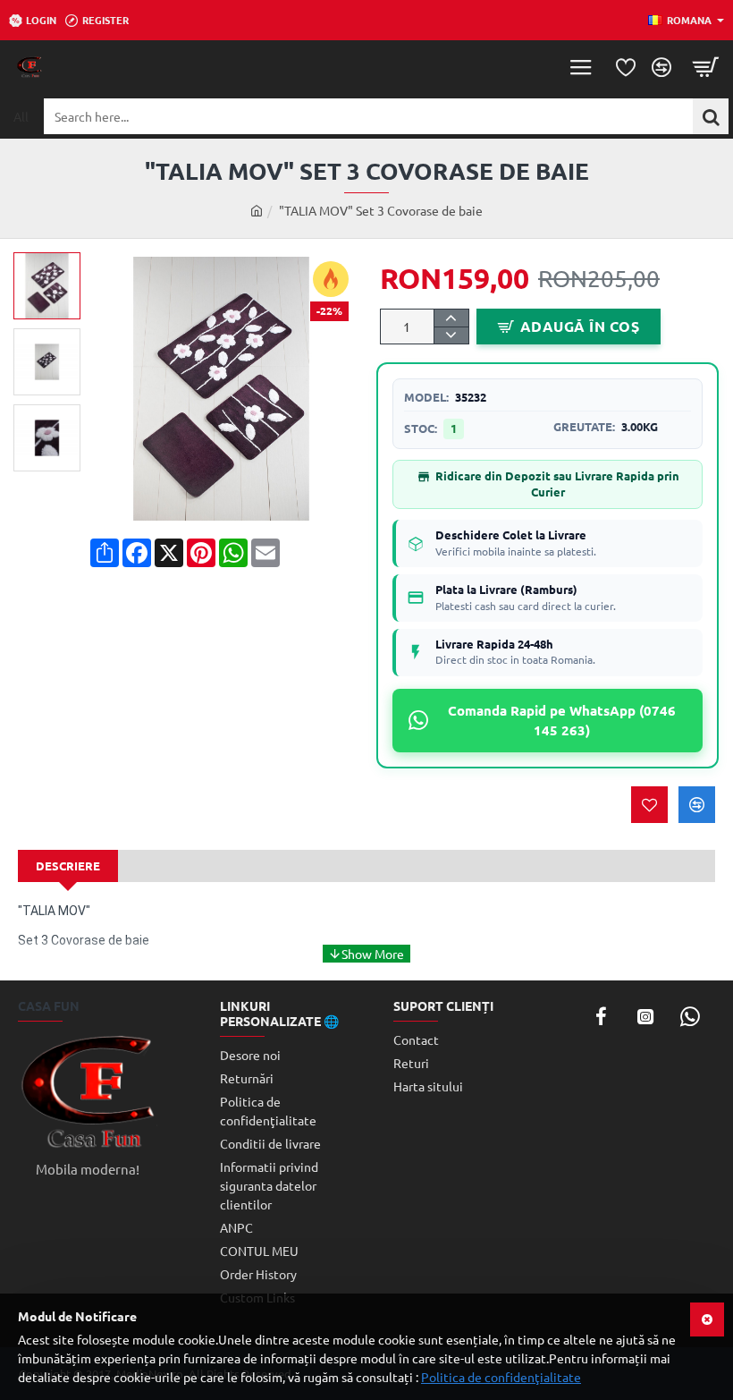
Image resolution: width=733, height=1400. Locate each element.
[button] (53, 266)
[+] (451, 318)
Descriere (68, 865)
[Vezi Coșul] (706, 67)
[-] (451, 335)
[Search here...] (711, 116)
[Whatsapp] (690, 1016)
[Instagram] (645, 1016)
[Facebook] (601, 1016)
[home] (256, 210)
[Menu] (581, 67)
